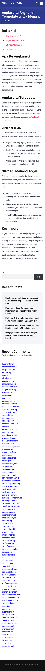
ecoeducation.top (9, 557)
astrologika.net (8, 461)
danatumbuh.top (8, 538)
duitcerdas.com (8, 580)
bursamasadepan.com (11, 446)
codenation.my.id (9, 515)
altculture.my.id (8, 378)
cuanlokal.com (8, 566)
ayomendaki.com (9, 438)
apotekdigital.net (9, 458)
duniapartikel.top (9, 552)
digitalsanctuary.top (10, 549)
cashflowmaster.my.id (11, 506)
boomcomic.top (8, 412)
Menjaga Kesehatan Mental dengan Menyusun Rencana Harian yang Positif (21, 335)
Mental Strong (12, 2)
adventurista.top (8, 392)
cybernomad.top (8, 535)
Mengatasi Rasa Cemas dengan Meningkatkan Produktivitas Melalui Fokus (21, 311)
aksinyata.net (7, 449)
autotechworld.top (9, 404)
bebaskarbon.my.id (9, 387)
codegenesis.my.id (10, 512)
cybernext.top (7, 532)
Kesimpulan (11, 49)
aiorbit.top (6, 398)
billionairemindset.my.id (11, 481)
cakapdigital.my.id (9, 501)
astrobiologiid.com (9, 435)
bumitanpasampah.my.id (12, 498)
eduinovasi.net (8, 646)
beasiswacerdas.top (10, 407)
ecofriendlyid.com (9, 583)
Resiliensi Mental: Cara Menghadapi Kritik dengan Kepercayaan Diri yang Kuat (21, 301)
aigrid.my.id (6, 375)
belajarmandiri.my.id (10, 389)
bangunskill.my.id (9, 384)
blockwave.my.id (8, 492)
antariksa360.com (9, 429)
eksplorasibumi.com (10, 597)
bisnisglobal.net (8, 472)
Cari (3, 272)
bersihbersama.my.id (10, 478)
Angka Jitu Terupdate (15, 40)
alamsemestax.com (10, 424)
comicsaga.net (8, 626)
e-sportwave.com (9, 589)
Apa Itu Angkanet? (13, 36)
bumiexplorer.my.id (9, 495)
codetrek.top (7, 521)
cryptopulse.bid (8, 529)
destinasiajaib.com (9, 569)
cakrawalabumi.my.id (10, 503)
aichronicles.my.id (9, 367)
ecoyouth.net (7, 643)
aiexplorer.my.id (8, 369)
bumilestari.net (8, 609)
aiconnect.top (7, 395)
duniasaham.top (8, 555)
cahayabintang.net (9, 617)
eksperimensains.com (11, 595)
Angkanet (35, 117)
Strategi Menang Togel (15, 45)
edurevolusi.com (9, 586)
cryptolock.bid (8, 526)
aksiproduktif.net (9, 452)
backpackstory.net (9, 464)
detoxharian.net (8, 637)
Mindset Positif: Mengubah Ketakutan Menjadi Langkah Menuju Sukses (22, 326)
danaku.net (6, 634)
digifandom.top (8, 543)
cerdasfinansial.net (10, 623)
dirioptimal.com (8, 577)
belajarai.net (7, 466)
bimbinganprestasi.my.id (12, 483)
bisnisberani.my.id (9, 486)
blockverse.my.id (9, 489)
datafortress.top (8, 540)
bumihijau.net (7, 606)
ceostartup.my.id (8, 509)
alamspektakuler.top (10, 401)
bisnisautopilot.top (9, 409)
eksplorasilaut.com (10, 600)
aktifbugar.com (8, 421)
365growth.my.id (8, 364)
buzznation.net (8, 612)
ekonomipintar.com (10, 592)
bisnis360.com (8, 444)
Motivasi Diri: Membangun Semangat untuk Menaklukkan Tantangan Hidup (22, 319)
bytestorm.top (8, 418)
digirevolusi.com (9, 575)
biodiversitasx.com (10, 441)
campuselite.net (8, 620)
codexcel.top (7, 523)
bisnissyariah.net (9, 475)
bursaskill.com (8, 563)
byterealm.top (7, 415)
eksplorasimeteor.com (11, 603)
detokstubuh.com (9, 572)
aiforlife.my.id (7, 372)
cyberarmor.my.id (9, 518)
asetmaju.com (7, 432)
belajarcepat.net (8, 469)
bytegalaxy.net (8, 614)
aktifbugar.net (7, 455)
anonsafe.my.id (8, 381)
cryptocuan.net (8, 629)
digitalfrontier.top (9, 546)
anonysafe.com (8, 426)
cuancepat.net (7, 632)
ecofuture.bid (7, 560)
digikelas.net (7, 640)
